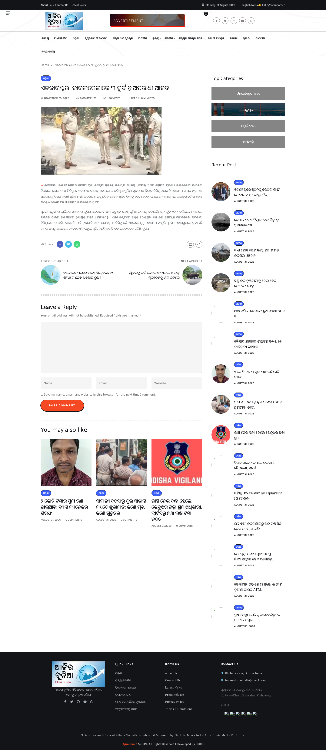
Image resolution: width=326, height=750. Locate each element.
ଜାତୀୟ (45, 38)
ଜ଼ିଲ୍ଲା (155, 38)
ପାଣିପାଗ (260, 38)
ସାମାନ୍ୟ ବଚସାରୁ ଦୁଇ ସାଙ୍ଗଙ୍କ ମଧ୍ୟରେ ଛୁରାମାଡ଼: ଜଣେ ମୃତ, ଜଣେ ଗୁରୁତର (121, 507)
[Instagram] (78, 701)
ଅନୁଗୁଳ (248, 109)
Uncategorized (248, 93)
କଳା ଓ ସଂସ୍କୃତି (216, 38)
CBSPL (200, 744)
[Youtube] (85, 701)
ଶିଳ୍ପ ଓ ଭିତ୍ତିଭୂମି (123, 38)
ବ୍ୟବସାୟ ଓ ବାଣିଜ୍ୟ (96, 38)
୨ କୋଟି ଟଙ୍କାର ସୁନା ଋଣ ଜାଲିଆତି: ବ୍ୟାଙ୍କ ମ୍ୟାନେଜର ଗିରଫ (64, 507)
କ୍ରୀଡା (246, 38)
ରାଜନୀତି (169, 38)
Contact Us (61, 5)
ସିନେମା (234, 38)
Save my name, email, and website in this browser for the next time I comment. (100, 394)
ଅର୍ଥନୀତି (142, 38)
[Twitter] (71, 701)
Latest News (79, 5)
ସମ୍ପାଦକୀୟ (48, 51)
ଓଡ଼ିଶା (76, 38)
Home (45, 65)
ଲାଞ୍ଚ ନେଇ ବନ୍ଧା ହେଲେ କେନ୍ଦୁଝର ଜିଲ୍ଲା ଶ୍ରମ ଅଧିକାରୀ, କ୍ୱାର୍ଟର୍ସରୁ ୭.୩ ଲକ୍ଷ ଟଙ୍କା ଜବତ (176, 510)
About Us (46, 5)
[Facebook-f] (65, 701)
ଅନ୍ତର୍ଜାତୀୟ (60, 38)
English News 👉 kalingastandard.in (263, 5)
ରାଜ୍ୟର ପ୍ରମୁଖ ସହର (190, 38)
